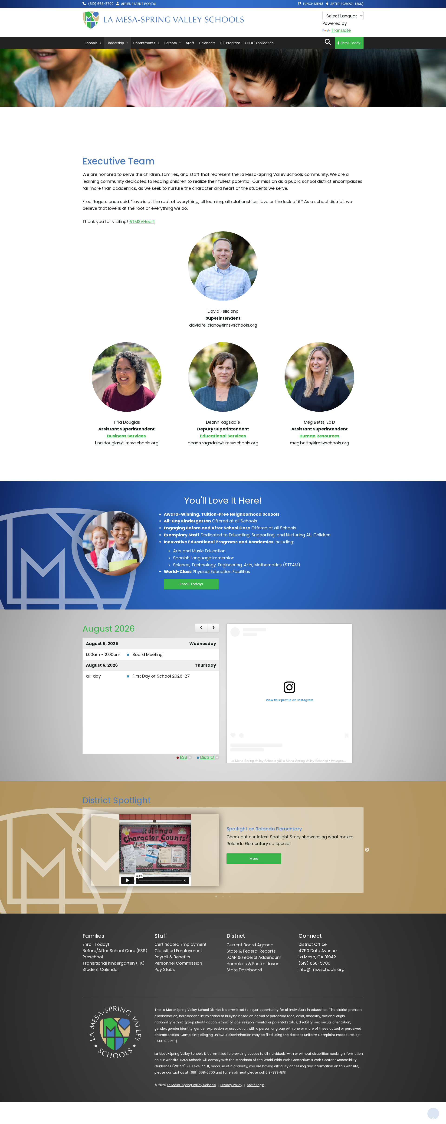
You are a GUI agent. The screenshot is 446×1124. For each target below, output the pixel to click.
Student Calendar (100, 969)
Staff (190, 43)
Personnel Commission (178, 963)
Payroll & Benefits (172, 957)
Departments (144, 43)
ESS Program (230, 43)
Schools (91, 43)
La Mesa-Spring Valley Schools (253, 761)
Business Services (126, 436)
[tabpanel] (223, 850)
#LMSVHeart (142, 221)
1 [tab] (216, 896)
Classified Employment (178, 951)
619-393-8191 (276, 1072)
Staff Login (255, 1085)
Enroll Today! (351, 43)
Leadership (115, 43)
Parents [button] (170, 43)
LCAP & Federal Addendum (253, 957)
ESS (183, 757)
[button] (327, 41)
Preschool (92, 957)
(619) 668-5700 (202, 1072)
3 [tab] (230, 896)
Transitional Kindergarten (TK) (113, 963)
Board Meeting (147, 654)
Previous (79, 850)
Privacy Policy (231, 1085)
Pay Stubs (164, 969)
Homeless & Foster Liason (252, 964)
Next (367, 850)
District (207, 757)
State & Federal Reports (251, 951)
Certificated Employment (180, 944)
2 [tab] (223, 896)
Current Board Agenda (249, 945)
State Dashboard (244, 970)
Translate (341, 30)
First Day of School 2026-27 (161, 676)
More (253, 858)
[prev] (201, 627)
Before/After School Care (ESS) (115, 951)
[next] (213, 627)
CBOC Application (259, 43)
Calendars (207, 43)
